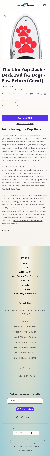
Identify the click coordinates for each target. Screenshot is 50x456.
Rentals (25, 284)
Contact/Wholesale (25, 293)
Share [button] (6, 231)
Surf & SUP (25, 267)
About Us (25, 289)
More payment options (25, 124)
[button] (4, 4)
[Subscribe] (40, 401)
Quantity (5, 98)
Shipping (5, 90)
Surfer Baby (25, 271)
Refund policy (23, 443)
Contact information (26, 450)
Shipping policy (33, 446)
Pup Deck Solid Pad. (11, 189)
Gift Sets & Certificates (25, 276)
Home (25, 263)
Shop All (25, 280)
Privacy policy (35, 443)
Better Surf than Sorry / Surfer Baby (23, 440)
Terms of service (19, 446)
